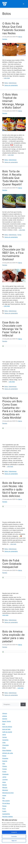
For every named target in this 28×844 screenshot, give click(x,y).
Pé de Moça (6, 803)
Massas (4, 787)
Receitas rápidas (7, 816)
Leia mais (7, 78)
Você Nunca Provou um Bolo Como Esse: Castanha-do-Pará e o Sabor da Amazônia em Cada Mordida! (13, 407)
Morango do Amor (8, 793)
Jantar (4, 777)
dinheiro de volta (7, 753)
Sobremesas (12, 83)
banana (4, 718)
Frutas (4, 771)
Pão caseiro (6, 800)
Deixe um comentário (11, 85)
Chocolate (5, 745)
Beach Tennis (6, 721)
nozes (4, 795)
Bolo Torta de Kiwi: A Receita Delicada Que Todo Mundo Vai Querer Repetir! (12, 178)
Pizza (4, 808)
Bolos (6, 83)
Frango (4, 769)
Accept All (14, 832)
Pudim (4, 811)
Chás (4, 742)
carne (4, 734)
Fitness (4, 766)
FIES (3, 763)
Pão (3, 798)
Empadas (5, 758)
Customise (14, 836)
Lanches (5, 779)
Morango (5, 790)
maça (4, 782)
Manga (4, 785)
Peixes (4, 806)
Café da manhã (7, 732)
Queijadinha (6, 814)
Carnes (4, 737)
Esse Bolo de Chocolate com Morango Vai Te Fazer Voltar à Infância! (12, 329)
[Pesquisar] (23, 704)
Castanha (5, 740)
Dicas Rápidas (6, 750)
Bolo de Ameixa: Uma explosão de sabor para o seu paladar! (13, 636)
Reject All (14, 840)
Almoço (4, 713)
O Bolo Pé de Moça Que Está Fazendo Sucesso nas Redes (13, 28)
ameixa (4, 716)
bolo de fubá (6, 729)
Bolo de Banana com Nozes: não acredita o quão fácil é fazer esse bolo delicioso (13, 489)
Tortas (19, 234)
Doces (4, 756)
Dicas (4, 748)
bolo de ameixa (7, 726)
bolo (3, 724)
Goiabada (5, 774)
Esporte (4, 761)
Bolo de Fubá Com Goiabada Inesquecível (11, 564)
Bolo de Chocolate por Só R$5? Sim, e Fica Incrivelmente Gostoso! (13, 253)
